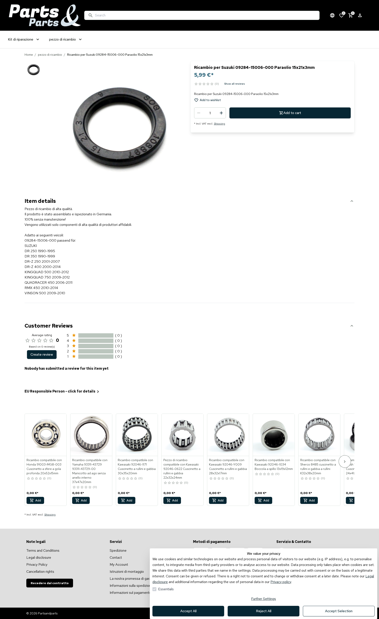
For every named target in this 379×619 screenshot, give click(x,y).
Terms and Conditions (42, 550)
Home (29, 55)
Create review (41, 354)
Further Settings (263, 598)
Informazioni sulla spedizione (131, 585)
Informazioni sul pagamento (130, 592)
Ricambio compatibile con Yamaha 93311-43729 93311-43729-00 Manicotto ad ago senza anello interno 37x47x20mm (89, 471)
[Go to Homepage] (45, 15)
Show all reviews (234, 84)
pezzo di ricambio (50, 55)
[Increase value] (221, 113)
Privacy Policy (36, 564)
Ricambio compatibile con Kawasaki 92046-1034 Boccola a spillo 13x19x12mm (274, 464)
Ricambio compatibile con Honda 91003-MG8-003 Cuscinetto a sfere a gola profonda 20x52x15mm (44, 466)
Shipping (219, 123)
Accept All (188, 611)
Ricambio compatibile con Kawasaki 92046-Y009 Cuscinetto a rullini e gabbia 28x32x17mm (228, 466)
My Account (119, 564)
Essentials (166, 589)
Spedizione (118, 550)
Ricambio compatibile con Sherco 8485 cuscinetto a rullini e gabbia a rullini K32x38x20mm (318, 466)
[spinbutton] (210, 113)
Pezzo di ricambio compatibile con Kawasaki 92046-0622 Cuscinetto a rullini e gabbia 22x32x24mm (181, 469)
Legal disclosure (38, 557)
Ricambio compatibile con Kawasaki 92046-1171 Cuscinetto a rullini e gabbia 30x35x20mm (137, 466)
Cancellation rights (40, 571)
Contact (116, 557)
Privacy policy (280, 582)
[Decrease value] (198, 113)
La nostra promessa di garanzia (133, 578)
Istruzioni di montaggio (127, 571)
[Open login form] (360, 15)
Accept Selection (338, 611)
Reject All (263, 611)
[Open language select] (332, 15)
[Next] (345, 461)
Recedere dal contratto (50, 583)
